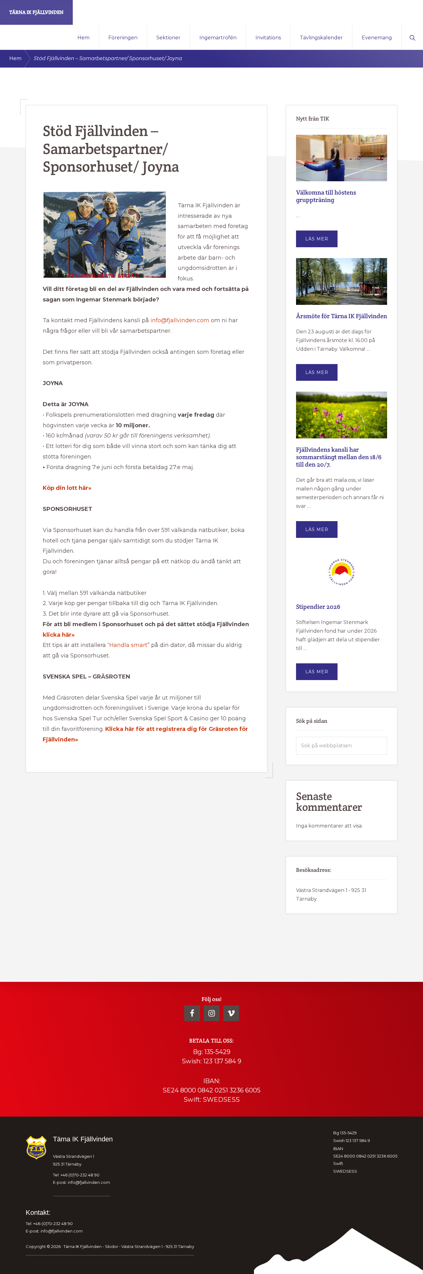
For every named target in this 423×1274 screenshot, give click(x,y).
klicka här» (59, 634)
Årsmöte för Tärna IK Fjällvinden (341, 316)
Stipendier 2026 (318, 607)
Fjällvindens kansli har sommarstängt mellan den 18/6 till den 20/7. (339, 457)
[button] (412, 37)
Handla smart (128, 645)
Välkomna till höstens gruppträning (326, 196)
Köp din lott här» (67, 488)
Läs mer (321, 241)
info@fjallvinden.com (179, 320)
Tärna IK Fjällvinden (36, 12)
